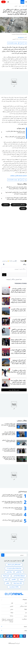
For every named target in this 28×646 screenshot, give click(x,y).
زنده (3, 1)
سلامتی (11, 609)
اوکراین (16, 6)
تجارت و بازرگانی (23, 606)
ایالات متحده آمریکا (18, 583)
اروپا (26, 603)
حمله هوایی (5, 205)
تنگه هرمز (14, 580)
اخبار (23, 6)
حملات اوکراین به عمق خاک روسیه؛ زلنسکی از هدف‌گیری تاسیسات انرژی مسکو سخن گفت (16, 198)
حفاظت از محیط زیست (14, 587)
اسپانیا (21, 580)
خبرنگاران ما (24, 619)
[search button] (2, 555)
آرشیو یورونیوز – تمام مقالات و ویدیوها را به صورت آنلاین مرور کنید (7, 620)
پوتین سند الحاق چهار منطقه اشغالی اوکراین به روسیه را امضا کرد (15, 132)
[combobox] (14, 555)
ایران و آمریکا (6, 576)
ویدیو (25, 616)
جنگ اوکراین (18, 572)
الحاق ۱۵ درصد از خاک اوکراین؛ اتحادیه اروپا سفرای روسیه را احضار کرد (16, 193)
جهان (20, 6)
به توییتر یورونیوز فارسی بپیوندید (18, 176)
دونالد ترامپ (9, 572)
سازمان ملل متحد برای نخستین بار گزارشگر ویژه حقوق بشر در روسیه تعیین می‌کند (16, 187)
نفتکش (7, 583)
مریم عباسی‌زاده (21, 37)
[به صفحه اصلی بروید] (22, 2)
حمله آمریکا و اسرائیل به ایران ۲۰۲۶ (14, 568)
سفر (26, 613)
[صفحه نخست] (26, 6)
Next (25, 609)
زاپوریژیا (23, 208)
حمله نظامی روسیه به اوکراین (19, 205)
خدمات (25, 627)
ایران (6, 580)
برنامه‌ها (11, 616)
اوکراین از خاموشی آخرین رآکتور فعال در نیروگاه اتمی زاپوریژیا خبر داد (15, 137)
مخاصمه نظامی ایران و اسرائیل (14, 565)
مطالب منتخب (22, 420)
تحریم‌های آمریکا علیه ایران (19, 576)
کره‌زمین (11, 606)
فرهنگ (11, 613)
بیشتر (25, 631)
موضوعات (25, 599)
